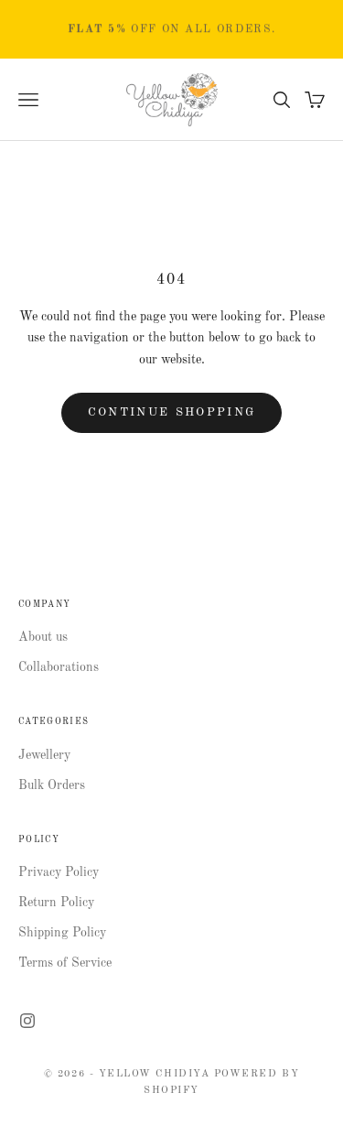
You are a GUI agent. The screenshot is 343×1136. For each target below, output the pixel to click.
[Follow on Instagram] (27, 1021)
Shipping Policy (62, 932)
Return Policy (56, 902)
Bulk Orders (51, 785)
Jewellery (44, 755)
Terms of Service (65, 963)
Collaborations (58, 667)
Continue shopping (172, 412)
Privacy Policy (58, 872)
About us (43, 637)
